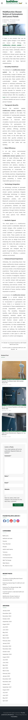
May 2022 (5, 665)
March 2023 (6, 638)
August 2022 (6, 657)
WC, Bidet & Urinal (7, 565)
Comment (8, 456)
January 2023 (6, 643)
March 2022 (6, 670)
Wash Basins (6, 563)
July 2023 (5, 627)
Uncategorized (6, 555)
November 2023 (7, 616)
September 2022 (7, 654)
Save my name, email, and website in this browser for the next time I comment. (13, 499)
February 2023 (6, 640)
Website (7, 489)
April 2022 (5, 668)
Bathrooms (5, 535)
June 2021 (5, 695)
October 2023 (6, 619)
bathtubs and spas (7, 538)
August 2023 (6, 624)
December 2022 (7, 646)
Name (7, 476)
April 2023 (5, 635)
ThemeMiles (14, 716)
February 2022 (6, 673)
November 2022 (7, 649)
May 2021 (5, 698)
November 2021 (7, 681)
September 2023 (7, 621)
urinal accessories (7, 557)
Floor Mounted (6, 544)
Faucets (5, 541)
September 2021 (7, 687)
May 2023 (5, 632)
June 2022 (5, 662)
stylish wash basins (8, 549)
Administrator (6, 19)
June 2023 (5, 629)
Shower (5, 21)
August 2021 (6, 690)
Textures (5, 552)
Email (7, 482)
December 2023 (7, 613)
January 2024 (6, 610)
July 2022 (5, 659)
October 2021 (6, 684)
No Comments (12, 21)
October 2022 (6, 651)
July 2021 (5, 692)
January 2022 (6, 676)
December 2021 (7, 679)
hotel (4, 97)
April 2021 (5, 700)
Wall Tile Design (7, 560)
